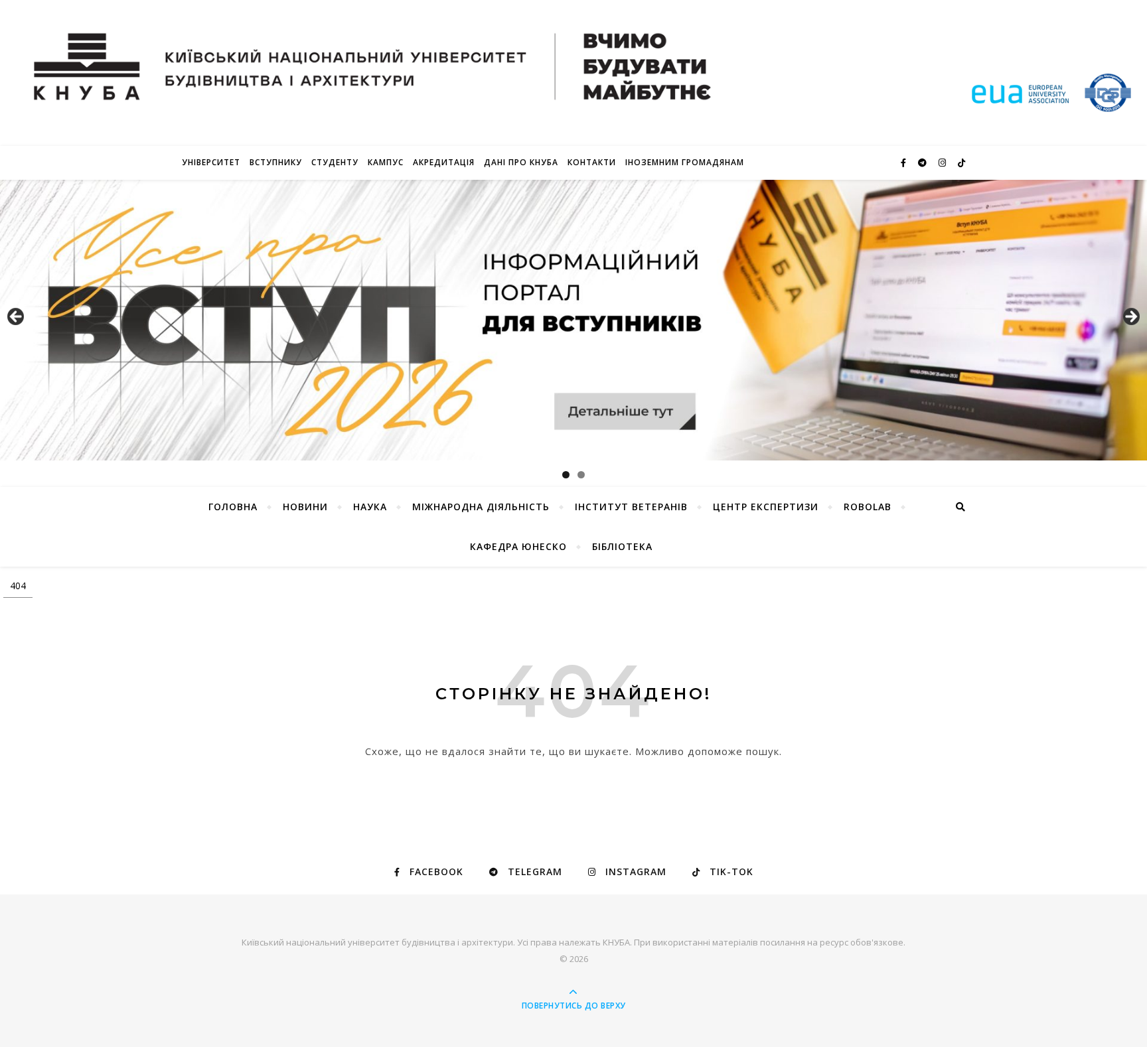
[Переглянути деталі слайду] (573, 320)
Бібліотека (622, 546)
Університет (211, 162)
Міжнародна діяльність (481, 506)
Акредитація (444, 162)
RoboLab (867, 506)
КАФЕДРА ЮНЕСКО (518, 546)
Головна (233, 506)
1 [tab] (566, 474)
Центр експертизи (765, 506)
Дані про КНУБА (521, 162)
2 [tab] (581, 474)
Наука (370, 506)
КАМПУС (386, 162)
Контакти (592, 162)
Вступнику (276, 162)
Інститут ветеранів (631, 506)
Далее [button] (1130, 317)
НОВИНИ (305, 506)
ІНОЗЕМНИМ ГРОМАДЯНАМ (684, 162)
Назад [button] (17, 317)
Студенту (334, 162)
